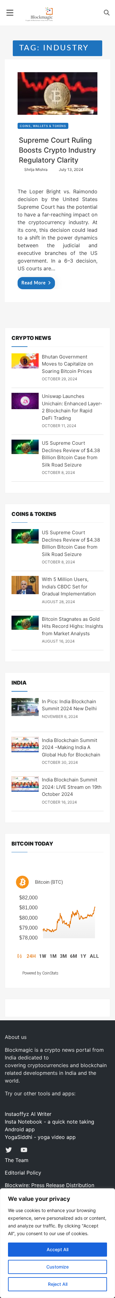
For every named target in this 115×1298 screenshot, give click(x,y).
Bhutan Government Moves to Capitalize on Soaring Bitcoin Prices (67, 364)
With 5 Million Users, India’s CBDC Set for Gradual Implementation (69, 586)
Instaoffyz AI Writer (28, 1114)
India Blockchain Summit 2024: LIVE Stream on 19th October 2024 (72, 787)
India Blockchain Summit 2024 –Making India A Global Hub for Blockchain (71, 747)
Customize (57, 1266)
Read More (33, 283)
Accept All (57, 1249)
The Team (16, 1160)
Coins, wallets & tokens (43, 126)
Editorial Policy (23, 1172)
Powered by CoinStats (40, 973)
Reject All (57, 1284)
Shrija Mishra (36, 169)
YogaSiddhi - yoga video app (40, 1137)
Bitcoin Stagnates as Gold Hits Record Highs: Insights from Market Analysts (72, 626)
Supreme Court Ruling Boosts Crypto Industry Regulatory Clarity (57, 150)
